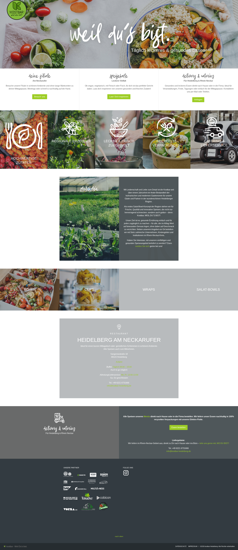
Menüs (147, 416)
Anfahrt (119, 362)
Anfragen (198, 100)
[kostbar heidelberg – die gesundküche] (16, 10)
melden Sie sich (142, 246)
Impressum (192, 546)
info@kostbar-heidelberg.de (119, 386)
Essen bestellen (178, 427)
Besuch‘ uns (39, 97)
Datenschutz (180, 546)
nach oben (119, 536)
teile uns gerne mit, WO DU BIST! (214, 443)
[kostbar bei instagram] (126, 475)
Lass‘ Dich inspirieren (118, 97)
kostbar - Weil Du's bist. (16, 546)
